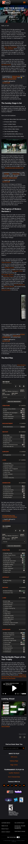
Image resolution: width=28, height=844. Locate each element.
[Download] (23, 386)
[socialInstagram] (19, 785)
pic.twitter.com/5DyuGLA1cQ (9, 178)
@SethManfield (6, 337)
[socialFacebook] (4, 785)
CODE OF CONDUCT (5, 831)
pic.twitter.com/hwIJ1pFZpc (9, 79)
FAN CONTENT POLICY (19, 822)
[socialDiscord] (23, 785)
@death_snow (16, 335)
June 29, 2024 (6, 82)
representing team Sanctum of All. (14, 168)
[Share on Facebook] (15, 386)
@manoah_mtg (16, 76)
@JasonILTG (16, 173)
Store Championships (14, 777)
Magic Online (14, 765)
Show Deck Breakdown (14, 401)
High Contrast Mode (11, 837)
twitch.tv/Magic (5, 726)
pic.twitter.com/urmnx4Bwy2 (9, 517)
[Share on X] (19, 386)
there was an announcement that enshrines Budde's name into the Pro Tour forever (13, 676)
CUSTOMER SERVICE (5, 822)
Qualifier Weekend (14, 773)
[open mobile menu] (24, 2)
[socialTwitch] (12, 785)
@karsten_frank (11, 515)
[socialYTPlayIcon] (16, 785)
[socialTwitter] (8, 785)
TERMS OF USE (4, 825)
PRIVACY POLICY (5, 828)
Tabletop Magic (14, 761)
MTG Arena (14, 757)
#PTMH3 (14, 77)
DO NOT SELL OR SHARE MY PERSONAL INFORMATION (20, 827)
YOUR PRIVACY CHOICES (20, 831)
